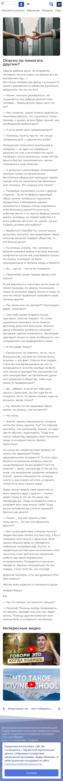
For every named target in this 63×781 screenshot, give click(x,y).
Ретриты (47, 10)
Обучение (33, 10)
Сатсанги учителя (12, 10)
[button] (51, 4)
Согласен (31, 773)
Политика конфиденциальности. (23, 764)
